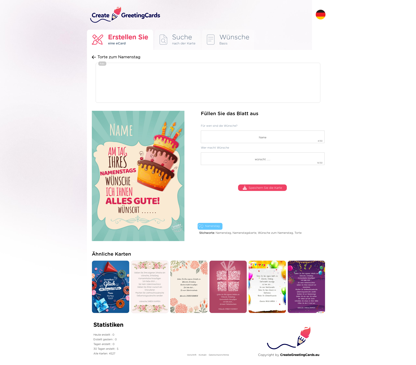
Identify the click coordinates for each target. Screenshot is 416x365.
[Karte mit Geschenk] (228, 287)
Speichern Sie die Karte (265, 188)
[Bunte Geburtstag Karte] (307, 287)
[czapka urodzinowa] (111, 287)
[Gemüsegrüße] (189, 287)
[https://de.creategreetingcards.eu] (200, 14)
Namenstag (212, 226)
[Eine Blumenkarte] (150, 287)
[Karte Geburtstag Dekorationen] (268, 287)
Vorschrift (191, 355)
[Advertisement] (208, 83)
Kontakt (203, 355)
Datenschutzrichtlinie (219, 355)
